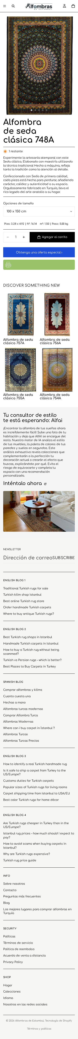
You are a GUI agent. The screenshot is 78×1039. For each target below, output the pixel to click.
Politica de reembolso (18, 949)
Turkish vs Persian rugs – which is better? (32, 660)
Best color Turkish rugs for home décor (31, 799)
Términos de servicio (18, 942)
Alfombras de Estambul (29, 1020)
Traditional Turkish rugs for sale (25, 588)
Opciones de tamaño (18, 203)
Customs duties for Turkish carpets (28, 780)
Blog (6, 902)
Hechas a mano (14, 702)
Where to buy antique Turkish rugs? (28, 613)
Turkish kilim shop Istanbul (22, 594)
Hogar (7, 985)
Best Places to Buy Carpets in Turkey (29, 666)
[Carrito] (73, 6)
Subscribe (63, 558)
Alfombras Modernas (18, 721)
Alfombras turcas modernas (23, 709)
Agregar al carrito (54, 237)
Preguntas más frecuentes (22, 896)
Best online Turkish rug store (23, 601)
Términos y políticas (39, 1028)
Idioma (8, 998)
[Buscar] (13, 6)
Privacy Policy (13, 962)
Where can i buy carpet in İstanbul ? (29, 728)
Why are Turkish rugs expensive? (26, 854)
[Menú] (4, 6)
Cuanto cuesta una (17, 696)
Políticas (9, 936)
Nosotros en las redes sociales (25, 1004)
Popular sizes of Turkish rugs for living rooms (35, 787)
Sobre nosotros (14, 883)
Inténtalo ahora (23, 483)
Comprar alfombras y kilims (22, 689)
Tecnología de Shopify (58, 1020)
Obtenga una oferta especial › (39, 252)
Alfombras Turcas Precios (21, 740)
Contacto (9, 890)
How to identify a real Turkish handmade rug (35, 764)
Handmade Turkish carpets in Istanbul (30, 643)
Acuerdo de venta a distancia (24, 955)
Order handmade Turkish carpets (27, 607)
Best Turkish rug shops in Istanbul (27, 637)
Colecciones (12, 991)
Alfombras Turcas (15, 734)
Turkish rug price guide (19, 860)
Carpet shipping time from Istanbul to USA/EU (36, 793)
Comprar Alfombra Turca (20, 715)
